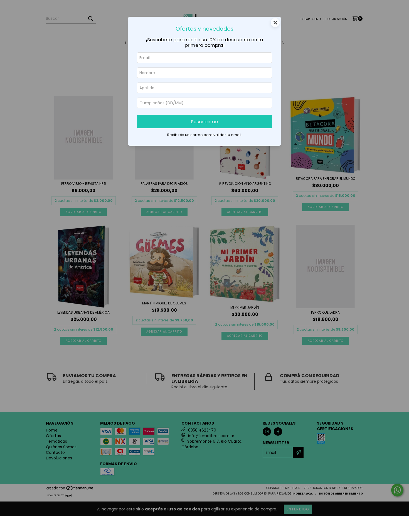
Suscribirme (204, 121)
